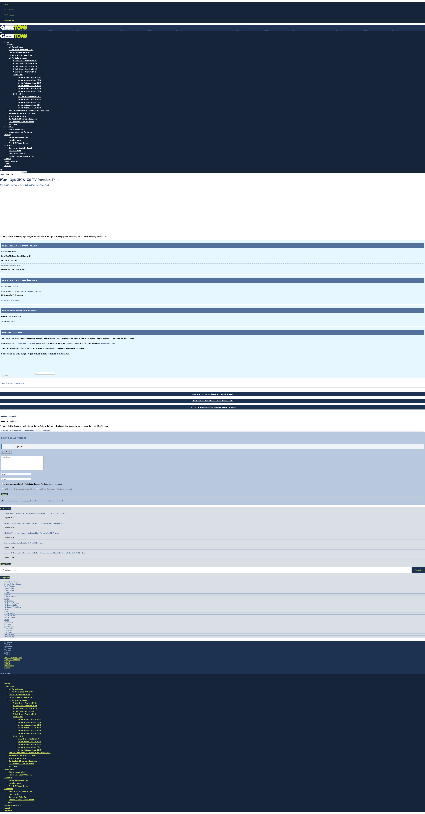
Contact (7, 166)
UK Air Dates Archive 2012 (29, 102)
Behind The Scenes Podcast (21, 156)
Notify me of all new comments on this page (19, 489)
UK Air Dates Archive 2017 (29, 85)
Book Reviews (9, 586)
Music (6, 620)
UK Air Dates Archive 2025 (25, 61)
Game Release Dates (18, 137)
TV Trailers (13, 124)
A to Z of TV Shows (17, 116)
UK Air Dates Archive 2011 (29, 105)
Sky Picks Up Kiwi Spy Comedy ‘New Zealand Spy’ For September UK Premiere (31, 533)
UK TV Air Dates (16, 47)
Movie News (9, 613)
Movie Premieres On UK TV (21, 49)
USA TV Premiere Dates (19, 52)
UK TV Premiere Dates (13, 658)
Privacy (7, 664)
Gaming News (15, 140)
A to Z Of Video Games (19, 143)
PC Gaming (8, 622)
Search (24, 172)
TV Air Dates (9, 44)
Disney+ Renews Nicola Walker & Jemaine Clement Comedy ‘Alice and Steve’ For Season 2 (35, 513)
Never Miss (8, 127)
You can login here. (108, 343)
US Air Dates (9, 636)
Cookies (7, 662)
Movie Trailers (9, 618)
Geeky (6, 609)
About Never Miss (17, 129)
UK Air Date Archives (18, 58)
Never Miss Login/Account (20, 132)
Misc (6, 611)
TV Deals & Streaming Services (23, 119)
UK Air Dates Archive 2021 (24, 72)
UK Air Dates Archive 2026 (20, 55)
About (7, 163)
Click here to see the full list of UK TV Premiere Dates (212, 394)
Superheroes (9, 626)
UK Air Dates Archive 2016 (29, 88)
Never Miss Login (9, 20)
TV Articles (8, 628)
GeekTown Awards (11, 603)
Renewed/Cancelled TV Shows (22, 113)
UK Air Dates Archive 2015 (29, 91)
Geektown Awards (11, 161)
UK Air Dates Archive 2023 (25, 66)
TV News (8, 630)
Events (7, 592)
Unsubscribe (9, 666)
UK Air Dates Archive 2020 (29, 77)
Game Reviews (9, 597)
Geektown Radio (10, 605)
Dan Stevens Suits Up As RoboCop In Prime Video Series (23, 543)
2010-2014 (18, 94)
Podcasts (8, 145)
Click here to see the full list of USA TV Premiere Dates (212, 401)
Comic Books (9, 588)
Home (6, 4)
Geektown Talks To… (18, 153)
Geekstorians (15, 151)
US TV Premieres (9, 15)
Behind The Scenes (11, 582)
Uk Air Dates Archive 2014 (29, 97)
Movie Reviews (10, 615)
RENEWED (11, 321)
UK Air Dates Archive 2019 (29, 80)
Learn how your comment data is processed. (46, 501)
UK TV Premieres (9, 10)
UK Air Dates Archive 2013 (29, 99)
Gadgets (7, 594)
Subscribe (5, 376)
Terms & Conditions (12, 660)
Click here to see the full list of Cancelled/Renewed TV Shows (213, 407)
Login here (19, 447)
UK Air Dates (9, 634)
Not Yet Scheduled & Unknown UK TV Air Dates (29, 110)
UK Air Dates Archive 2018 (29, 83)
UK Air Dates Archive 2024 (25, 63)
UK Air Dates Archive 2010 (29, 108)
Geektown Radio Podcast (20, 148)
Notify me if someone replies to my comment (55, 489)
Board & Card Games (12, 584)
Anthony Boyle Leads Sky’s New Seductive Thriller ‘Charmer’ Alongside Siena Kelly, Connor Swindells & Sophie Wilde (44, 553)
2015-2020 (18, 74)
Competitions (9, 590)
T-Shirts (7, 159)
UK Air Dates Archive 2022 (25, 69)
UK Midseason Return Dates (21, 121)
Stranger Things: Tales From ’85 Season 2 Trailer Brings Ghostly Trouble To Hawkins (33, 523)
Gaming (7, 135)
